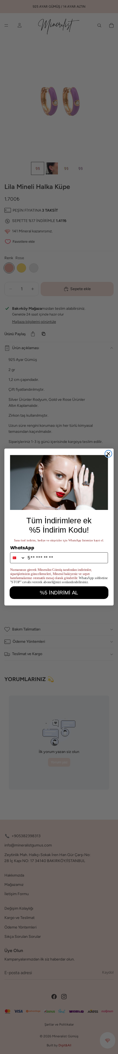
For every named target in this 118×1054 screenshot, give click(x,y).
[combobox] (17, 558)
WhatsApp (22, 548)
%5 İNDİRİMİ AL (59, 592)
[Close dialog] (108, 453)
